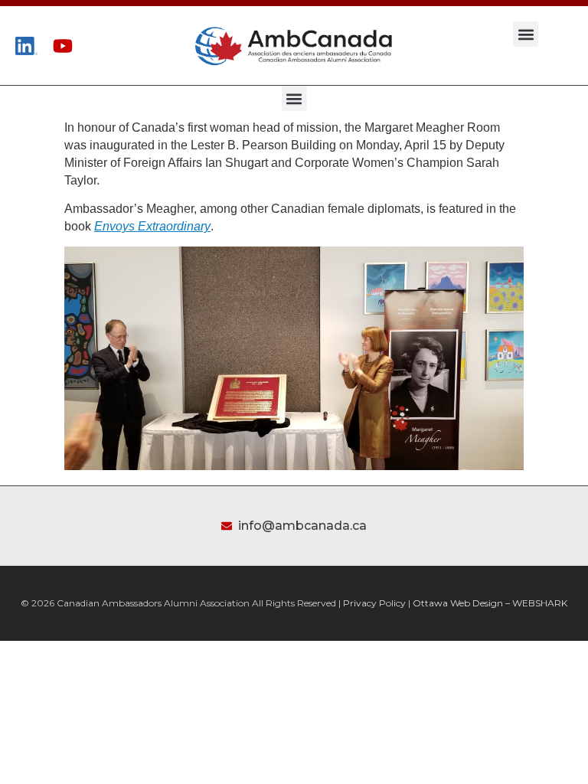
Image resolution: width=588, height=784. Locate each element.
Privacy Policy (374, 603)
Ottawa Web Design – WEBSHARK (490, 603)
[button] (525, 34)
